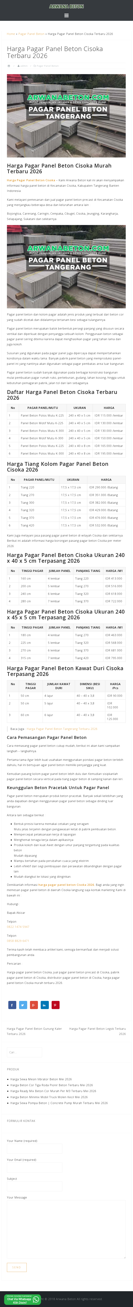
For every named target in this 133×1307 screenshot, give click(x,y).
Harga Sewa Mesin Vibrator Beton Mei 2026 (41, 1079)
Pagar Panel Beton (31, 34)
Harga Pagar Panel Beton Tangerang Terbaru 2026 (62, 729)
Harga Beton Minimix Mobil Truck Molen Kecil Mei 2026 (49, 1097)
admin (24, 65)
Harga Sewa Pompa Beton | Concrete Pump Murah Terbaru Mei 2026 (59, 1103)
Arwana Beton (66, 1299)
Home (11, 34)
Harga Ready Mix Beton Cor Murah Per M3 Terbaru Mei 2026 (53, 1091)
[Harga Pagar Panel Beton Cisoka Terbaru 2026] (66, 116)
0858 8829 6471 (18, 941)
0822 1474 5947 (18, 927)
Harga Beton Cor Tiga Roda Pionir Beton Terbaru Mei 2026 (51, 1085)
